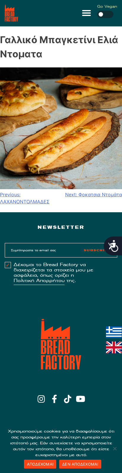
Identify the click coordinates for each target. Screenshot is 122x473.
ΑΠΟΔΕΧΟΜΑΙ (40, 464)
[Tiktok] (67, 399)
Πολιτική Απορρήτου (39, 281)
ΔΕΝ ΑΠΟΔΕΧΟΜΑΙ (80, 464)
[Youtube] (80, 399)
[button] (86, 13)
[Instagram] (41, 399)
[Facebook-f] (54, 399)
